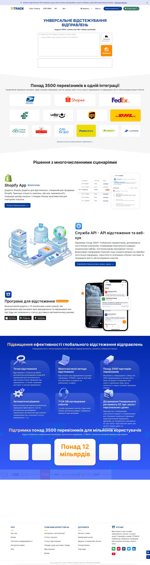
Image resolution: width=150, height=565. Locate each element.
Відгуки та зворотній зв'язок (89, 541)
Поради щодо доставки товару (57, 545)
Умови (13, 537)
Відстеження (49, 549)
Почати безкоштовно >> (17, 205)
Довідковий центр (85, 537)
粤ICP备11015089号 (93, 563)
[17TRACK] (17, 9)
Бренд (46, 553)
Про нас (14, 533)
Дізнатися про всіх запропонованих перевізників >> (75, 142)
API (56, 8)
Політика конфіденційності (21, 541)
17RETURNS (47, 8)
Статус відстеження (52, 541)
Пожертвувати (84, 545)
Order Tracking (34, 8)
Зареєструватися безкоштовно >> (75, 505)
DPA (12, 549)
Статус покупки (50, 537)
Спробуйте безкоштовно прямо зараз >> (95, 264)
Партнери (82, 549)
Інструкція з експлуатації (54, 533)
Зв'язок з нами (84, 533)
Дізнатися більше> (120, 2)
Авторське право (18, 545)
